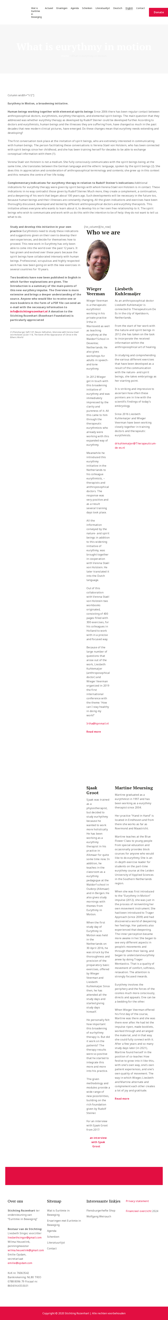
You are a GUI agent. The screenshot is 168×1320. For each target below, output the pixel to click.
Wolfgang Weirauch (98, 1216)
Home (65, 56)
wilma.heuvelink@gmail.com (26, 1250)
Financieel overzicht (138, 1211)
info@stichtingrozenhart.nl (29, 311)
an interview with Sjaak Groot (98, 1142)
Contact (140, 8)
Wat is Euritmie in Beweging (36, 12)
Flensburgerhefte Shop (100, 1210)
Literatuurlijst (102, 8)
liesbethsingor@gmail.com (25, 1237)
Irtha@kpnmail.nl (97, 723)
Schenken (87, 8)
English (129, 8)
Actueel (49, 8)
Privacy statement (137, 1201)
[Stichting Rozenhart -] (14, 12)
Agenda (75, 8)
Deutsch (117, 8)
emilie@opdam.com (20, 1263)
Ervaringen (61, 8)
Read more (93, 731)
